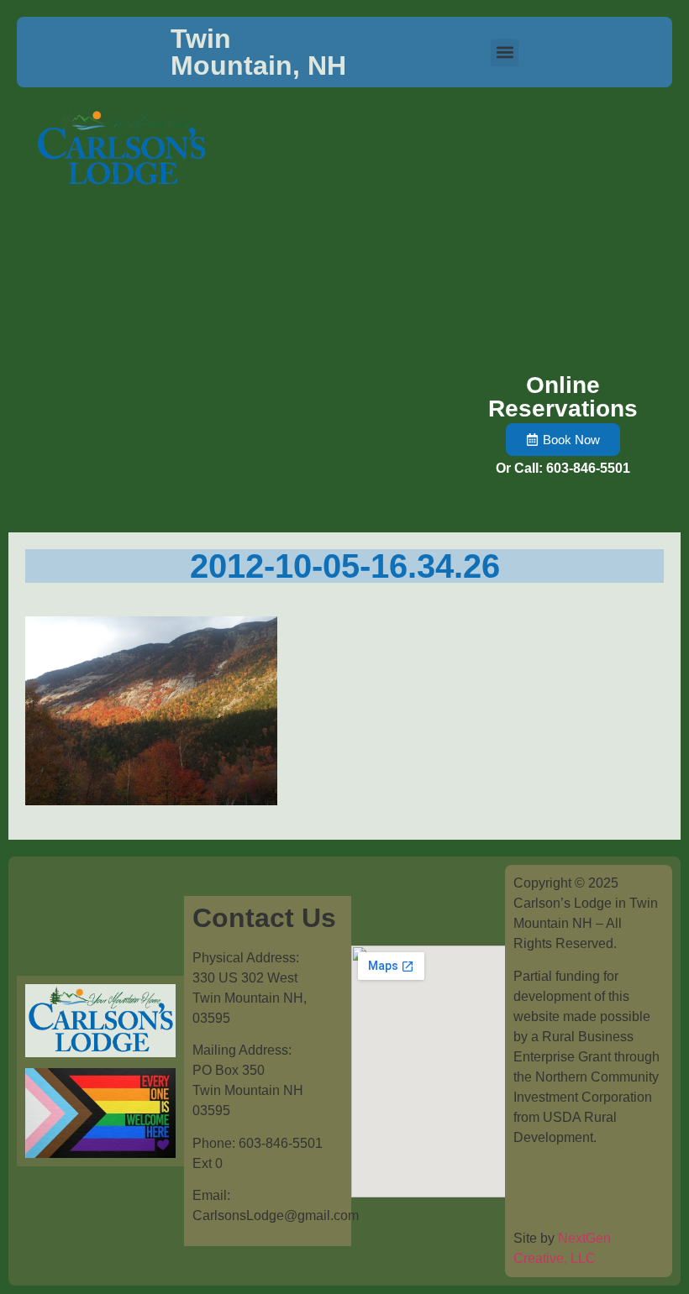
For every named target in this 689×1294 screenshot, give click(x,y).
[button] (504, 52)
